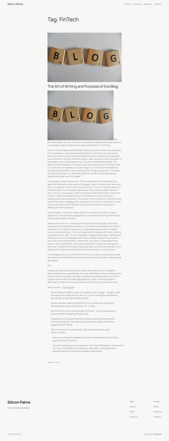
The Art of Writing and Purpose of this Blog (82, 86)
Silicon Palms (15, 4)
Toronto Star (68, 287)
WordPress (158, 434)
